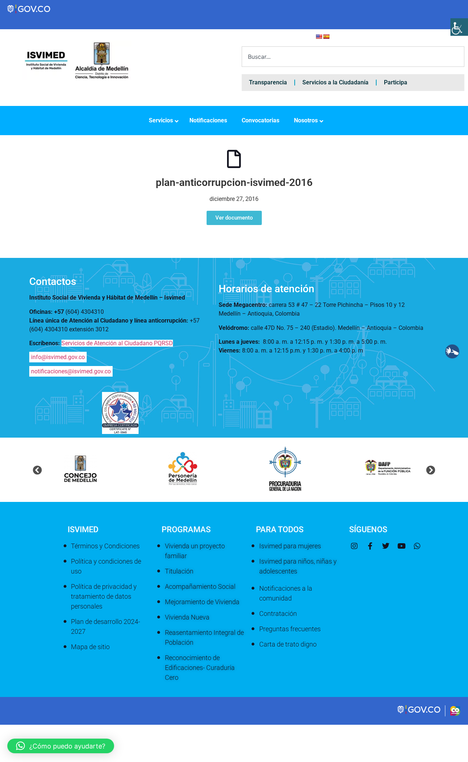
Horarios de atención (266, 289)
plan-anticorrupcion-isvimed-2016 (234, 182)
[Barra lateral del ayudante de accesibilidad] (459, 27)
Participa (395, 82)
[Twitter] (386, 546)
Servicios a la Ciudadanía (335, 82)
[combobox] (353, 56)
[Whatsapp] (417, 546)
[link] (419, 713)
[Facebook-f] (370, 546)
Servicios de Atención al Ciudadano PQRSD (117, 343)
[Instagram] (354, 546)
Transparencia (268, 82)
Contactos (52, 281)
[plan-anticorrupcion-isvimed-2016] (234, 159)
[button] (37, 470)
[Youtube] (401, 546)
